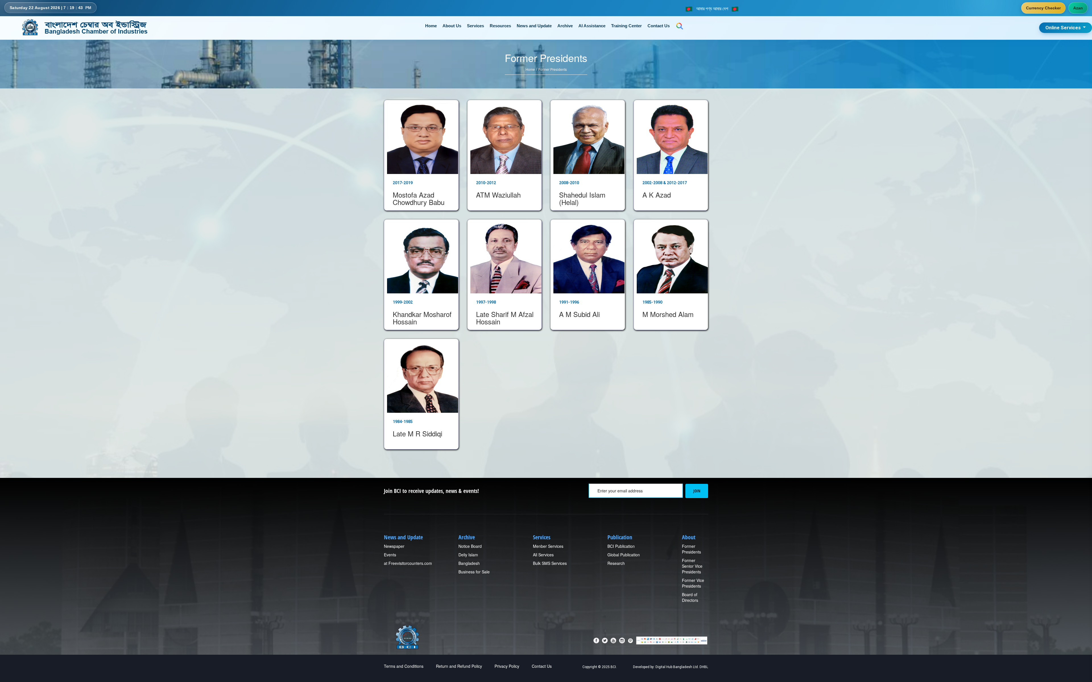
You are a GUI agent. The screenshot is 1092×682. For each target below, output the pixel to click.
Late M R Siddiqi (417, 433)
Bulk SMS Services (550, 563)
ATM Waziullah (498, 195)
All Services (543, 554)
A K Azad (656, 195)
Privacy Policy (507, 666)
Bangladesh (469, 563)
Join (696, 491)
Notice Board (470, 546)
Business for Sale (474, 572)
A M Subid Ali (579, 314)
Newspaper (394, 546)
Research (616, 563)
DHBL (704, 667)
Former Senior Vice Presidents (692, 566)
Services (475, 25)
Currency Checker (1043, 8)
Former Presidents (552, 69)
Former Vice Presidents (693, 583)
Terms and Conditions (403, 666)
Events (390, 554)
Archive (565, 25)
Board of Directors (690, 597)
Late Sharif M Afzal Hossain (504, 317)
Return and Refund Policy (459, 666)
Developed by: (644, 667)
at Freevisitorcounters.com (408, 563)
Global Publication (623, 554)
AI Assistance (591, 25)
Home (431, 25)
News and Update (534, 25)
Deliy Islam (468, 554)
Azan (1078, 8)
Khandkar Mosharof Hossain (422, 317)
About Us (451, 25)
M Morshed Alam (668, 314)
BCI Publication (621, 546)
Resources (500, 25)
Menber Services (548, 546)
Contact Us (659, 25)
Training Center (626, 25)
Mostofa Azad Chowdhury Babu (418, 198)
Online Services (1063, 27)
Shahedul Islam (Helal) (582, 198)
